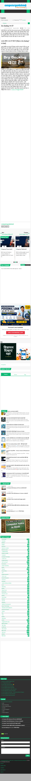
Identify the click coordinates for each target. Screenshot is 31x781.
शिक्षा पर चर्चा (4, 630)
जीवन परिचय (4, 625)
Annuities (3, 541)
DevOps (3, 707)
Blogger (23, 264)
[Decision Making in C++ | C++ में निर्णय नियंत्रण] (4, 511)
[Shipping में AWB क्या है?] (22, 241)
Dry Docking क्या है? (7, 25)
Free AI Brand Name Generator (8, 687)
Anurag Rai (3, 364)
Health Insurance (5, 574)
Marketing (4, 586)
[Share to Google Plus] (13, 243)
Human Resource (5, 577)
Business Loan (5, 549)
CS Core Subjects (5, 709)
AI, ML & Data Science (6, 706)
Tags (25, 374)
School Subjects (5, 712)
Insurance (4, 579)
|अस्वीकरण (2, 767)
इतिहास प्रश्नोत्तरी (4, 623)
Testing (3, 611)
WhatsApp (4, 618)
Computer (4, 555)
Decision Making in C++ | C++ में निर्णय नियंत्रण (15, 511)
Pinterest (8, 226)
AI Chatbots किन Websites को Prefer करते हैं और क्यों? (17, 487)
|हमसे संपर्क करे (3, 769)
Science (3, 599)
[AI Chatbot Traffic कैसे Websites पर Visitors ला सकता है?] (4, 493)
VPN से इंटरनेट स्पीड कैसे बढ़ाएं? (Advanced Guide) (15, 431)
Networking (4, 592)
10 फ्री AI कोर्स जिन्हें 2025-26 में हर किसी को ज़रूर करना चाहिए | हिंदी (17, 437)
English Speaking (5, 565)
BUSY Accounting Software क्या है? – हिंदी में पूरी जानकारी (16, 443)
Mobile (3, 588)
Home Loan (4, 576)
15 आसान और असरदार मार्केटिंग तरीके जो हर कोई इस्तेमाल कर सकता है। (13, 725)
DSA (3, 703)
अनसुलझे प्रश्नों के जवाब (5, 621)
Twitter (4, 226)
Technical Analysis (5, 609)
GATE (3, 710)
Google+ (6, 226)
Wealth (3, 616)
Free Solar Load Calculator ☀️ (8, 684)
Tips (2, 613)
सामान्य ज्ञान (3, 632)
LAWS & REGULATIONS (6, 583)
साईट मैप (2, 772)
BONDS (3, 542)
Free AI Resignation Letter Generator (9, 689)
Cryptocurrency (5, 560)
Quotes (3, 595)
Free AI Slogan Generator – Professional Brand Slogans (13, 692)
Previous (1, 241)
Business (3, 546)
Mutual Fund (4, 590)
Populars (6, 374)
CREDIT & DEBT (5, 553)
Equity (3, 567)
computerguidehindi (8, 28)
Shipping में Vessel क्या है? (7, 249)
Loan (3, 584)
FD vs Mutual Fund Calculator (8, 686)
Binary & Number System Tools (8, 681)
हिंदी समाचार (4, 635)
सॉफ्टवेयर (3, 634)
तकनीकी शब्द (4, 627)
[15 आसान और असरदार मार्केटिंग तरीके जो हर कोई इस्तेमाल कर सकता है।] (4, 505)
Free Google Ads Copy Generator (8, 693)
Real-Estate (4, 597)
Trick (3, 614)
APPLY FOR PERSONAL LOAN (15, 332)
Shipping (4, 23)
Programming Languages (7, 701)
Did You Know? (5, 562)
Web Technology (5, 704)
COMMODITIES (5, 551)
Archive (15, 374)
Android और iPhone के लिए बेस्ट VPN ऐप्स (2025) (15, 424)
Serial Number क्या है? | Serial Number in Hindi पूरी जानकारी (17, 473)
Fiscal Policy (4, 570)
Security (3, 600)
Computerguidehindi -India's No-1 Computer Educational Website (13, 760)
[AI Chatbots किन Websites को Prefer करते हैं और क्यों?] (4, 487)
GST (2, 572)
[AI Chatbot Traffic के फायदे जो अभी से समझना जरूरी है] (4, 499)
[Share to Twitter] (11, 243)
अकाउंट (3, 620)
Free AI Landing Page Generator (8, 695)
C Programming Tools (6, 682)
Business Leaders (5, 548)
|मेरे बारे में (2, 763)
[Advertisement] (15, 156)
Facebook (2, 226)
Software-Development (6, 604)
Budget (3, 544)
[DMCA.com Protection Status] (4, 734)
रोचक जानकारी (4, 628)
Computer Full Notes (6, 556)
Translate (24, 20)
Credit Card (4, 558)
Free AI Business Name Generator (9, 690)
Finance (3, 569)
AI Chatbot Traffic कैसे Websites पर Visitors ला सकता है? (17, 493)
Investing (3, 581)
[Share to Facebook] (9, 243)
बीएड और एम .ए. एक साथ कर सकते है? (12, 411)
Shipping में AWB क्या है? (22, 249)
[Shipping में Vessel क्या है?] (7, 241)
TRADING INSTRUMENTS (7, 607)
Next (28, 241)
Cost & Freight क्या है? (17, 89)
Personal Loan (4, 593)
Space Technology (5, 606)
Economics (4, 563)
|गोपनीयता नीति (3, 765)
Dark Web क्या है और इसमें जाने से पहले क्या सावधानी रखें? (15, 418)
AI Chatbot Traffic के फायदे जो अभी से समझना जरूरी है (16, 499)
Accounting (4, 539)
